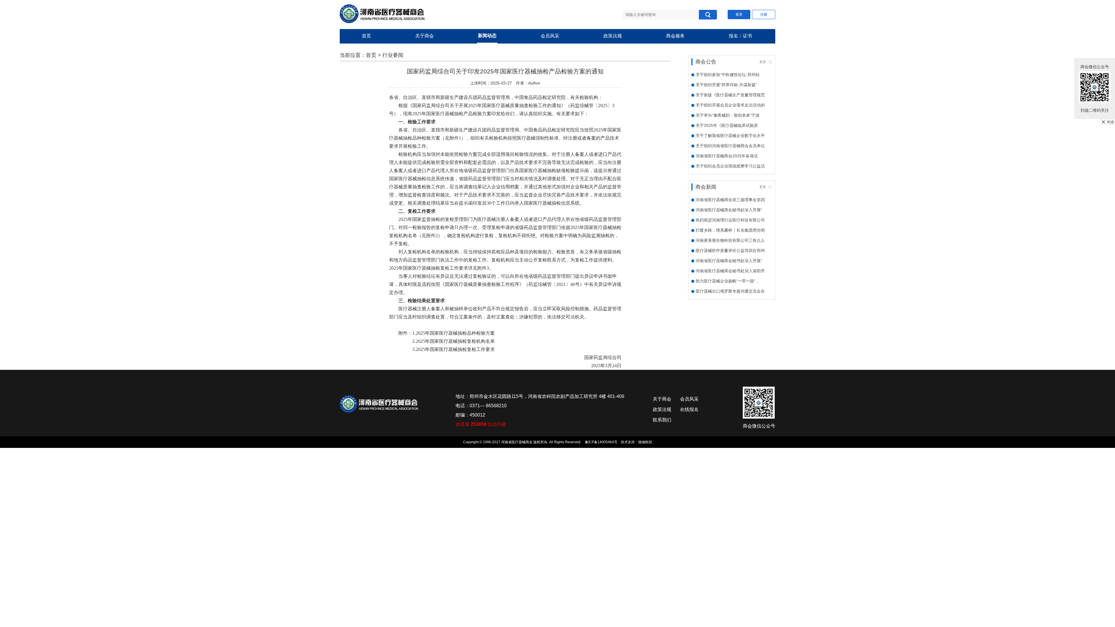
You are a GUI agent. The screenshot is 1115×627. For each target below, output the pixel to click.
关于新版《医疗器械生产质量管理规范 (730, 95)
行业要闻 (392, 55)
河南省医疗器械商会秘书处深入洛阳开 (730, 271)
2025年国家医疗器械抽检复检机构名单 (455, 341)
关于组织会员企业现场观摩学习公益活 (730, 166)
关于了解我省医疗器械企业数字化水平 (730, 135)
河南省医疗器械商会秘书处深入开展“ (729, 210)
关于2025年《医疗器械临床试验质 (727, 125)
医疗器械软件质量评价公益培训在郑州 (730, 250)
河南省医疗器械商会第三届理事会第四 (730, 199)
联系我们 (662, 419)
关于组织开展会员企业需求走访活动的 (730, 105)
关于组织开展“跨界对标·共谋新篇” (726, 84)
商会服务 (675, 35)
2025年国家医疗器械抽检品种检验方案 (455, 333)
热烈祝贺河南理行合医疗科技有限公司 (730, 220)
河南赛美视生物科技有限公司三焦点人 (730, 240)
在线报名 (689, 409)
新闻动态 (487, 35)
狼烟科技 (645, 442)
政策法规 (612, 35)
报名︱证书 (740, 35)
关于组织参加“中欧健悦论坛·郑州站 (728, 74)
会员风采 (550, 35)
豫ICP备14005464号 (601, 442)
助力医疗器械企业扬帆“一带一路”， (728, 281)
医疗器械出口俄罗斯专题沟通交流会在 (730, 291)
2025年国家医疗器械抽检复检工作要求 (455, 349)
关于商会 (424, 35)
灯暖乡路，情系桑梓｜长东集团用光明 (730, 230)
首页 (366, 35)
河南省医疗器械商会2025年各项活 (727, 156)
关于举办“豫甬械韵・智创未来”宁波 (728, 115)
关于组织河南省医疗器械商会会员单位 (730, 145)
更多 (762, 62)
